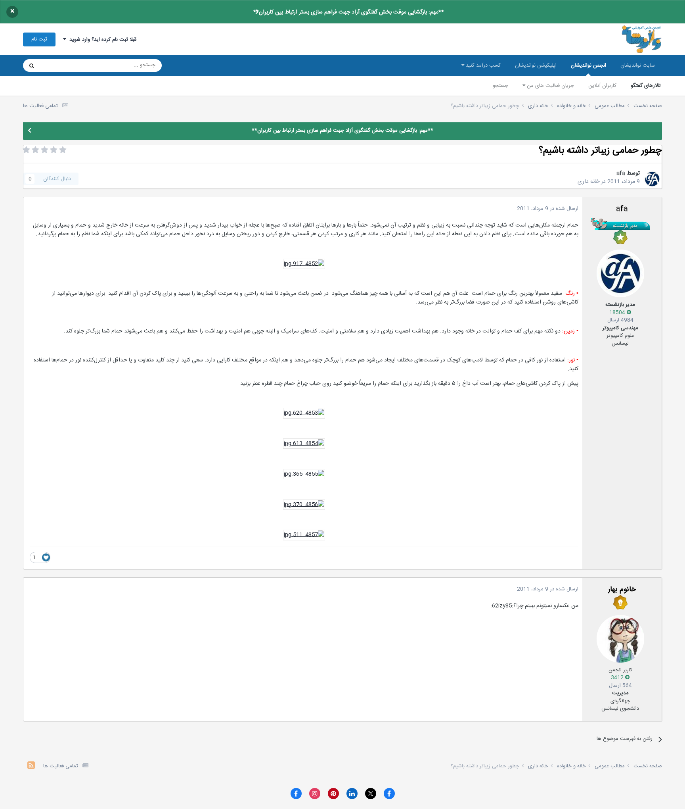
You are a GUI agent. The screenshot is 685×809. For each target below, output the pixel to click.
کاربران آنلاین (602, 85)
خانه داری (588, 181)
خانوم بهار (622, 590)
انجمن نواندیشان (588, 65)
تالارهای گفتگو (646, 85)
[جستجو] (31, 65)
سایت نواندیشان (637, 65)
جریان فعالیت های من (549, 85)
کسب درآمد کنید (482, 65)
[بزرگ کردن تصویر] (304, 264)
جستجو (500, 85)
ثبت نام (39, 39)
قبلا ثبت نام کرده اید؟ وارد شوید (101, 39)
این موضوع (62, 65)
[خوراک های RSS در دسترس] (31, 766)
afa (620, 173)
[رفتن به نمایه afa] (652, 179)
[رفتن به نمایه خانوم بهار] (620, 639)
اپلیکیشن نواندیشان (536, 65)
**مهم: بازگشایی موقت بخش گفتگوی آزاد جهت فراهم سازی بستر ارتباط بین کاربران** (348, 12)
